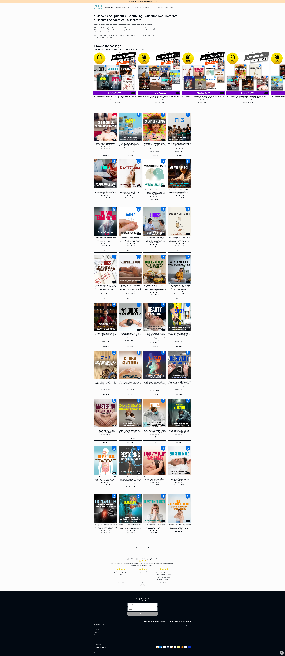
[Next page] (148, 547)
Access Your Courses (99, 624)
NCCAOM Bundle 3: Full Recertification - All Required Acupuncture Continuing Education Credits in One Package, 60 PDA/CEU (203, 97)
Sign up (142, 614)
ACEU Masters (101, 652)
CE (104, 652)
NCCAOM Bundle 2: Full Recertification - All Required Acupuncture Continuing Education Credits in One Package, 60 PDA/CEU (159, 97)
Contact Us (97, 634)
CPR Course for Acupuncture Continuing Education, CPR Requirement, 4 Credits (105, 144)
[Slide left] (139, 107)
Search (96, 621)
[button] (110, 7)
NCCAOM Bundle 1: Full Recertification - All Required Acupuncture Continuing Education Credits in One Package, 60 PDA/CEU (115, 97)
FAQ (95, 627)
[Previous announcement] (94, 1)
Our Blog (96, 629)
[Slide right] (145, 107)
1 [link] (136, 547)
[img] (142, 561)
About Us (96, 632)
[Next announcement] (190, 1)
